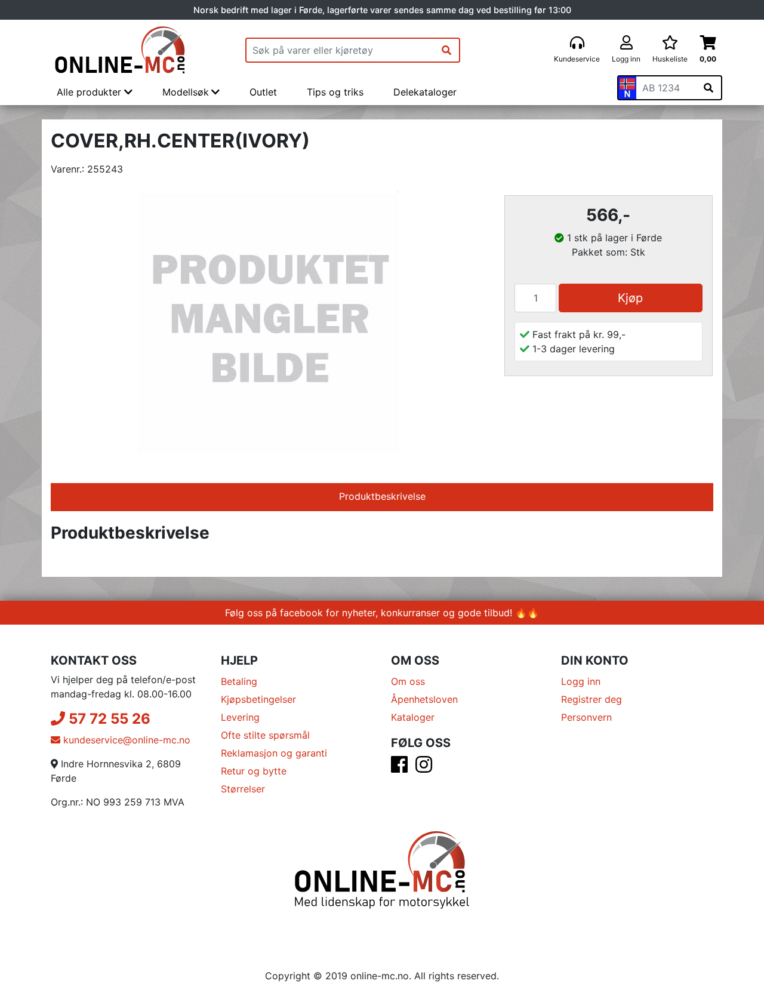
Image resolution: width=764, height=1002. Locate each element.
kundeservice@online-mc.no (125, 740)
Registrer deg (591, 699)
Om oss (408, 681)
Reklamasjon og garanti (274, 753)
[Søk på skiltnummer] (708, 88)
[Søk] (446, 50)
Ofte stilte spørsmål (265, 735)
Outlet (263, 92)
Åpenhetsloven (424, 699)
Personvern (586, 717)
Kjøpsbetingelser (258, 699)
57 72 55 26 (107, 718)
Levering (240, 717)
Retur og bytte (253, 771)
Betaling (239, 681)
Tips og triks (335, 92)
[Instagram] (423, 768)
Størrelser (243, 789)
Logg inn (580, 681)
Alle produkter (90, 92)
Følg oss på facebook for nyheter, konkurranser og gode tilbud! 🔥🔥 (382, 613)
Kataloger (413, 717)
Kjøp (630, 298)
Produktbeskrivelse (382, 496)
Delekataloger (425, 92)
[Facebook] (399, 768)
